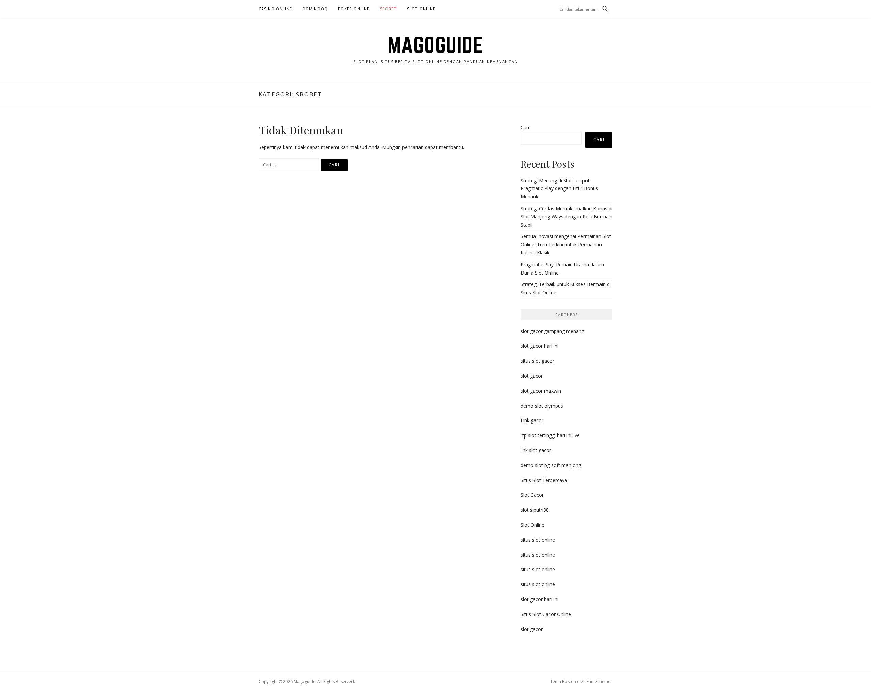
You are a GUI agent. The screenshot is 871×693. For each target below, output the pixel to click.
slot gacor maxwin (541, 390)
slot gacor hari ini (539, 346)
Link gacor (532, 420)
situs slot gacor (537, 361)
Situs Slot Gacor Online (546, 614)
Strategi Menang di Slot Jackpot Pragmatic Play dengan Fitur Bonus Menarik (559, 188)
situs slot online (538, 540)
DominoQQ (315, 8)
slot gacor (532, 376)
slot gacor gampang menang (552, 331)
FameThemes (599, 681)
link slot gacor (536, 450)
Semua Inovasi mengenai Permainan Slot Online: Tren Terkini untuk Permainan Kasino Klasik (566, 244)
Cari (525, 127)
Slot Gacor (532, 495)
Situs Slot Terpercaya (544, 480)
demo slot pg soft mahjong (551, 465)
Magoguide (436, 45)
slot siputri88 (535, 510)
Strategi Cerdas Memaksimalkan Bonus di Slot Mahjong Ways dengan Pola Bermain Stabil (566, 216)
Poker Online (353, 8)
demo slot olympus (542, 405)
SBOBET (388, 8)
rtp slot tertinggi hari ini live (550, 435)
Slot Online (421, 8)
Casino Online (275, 8)
